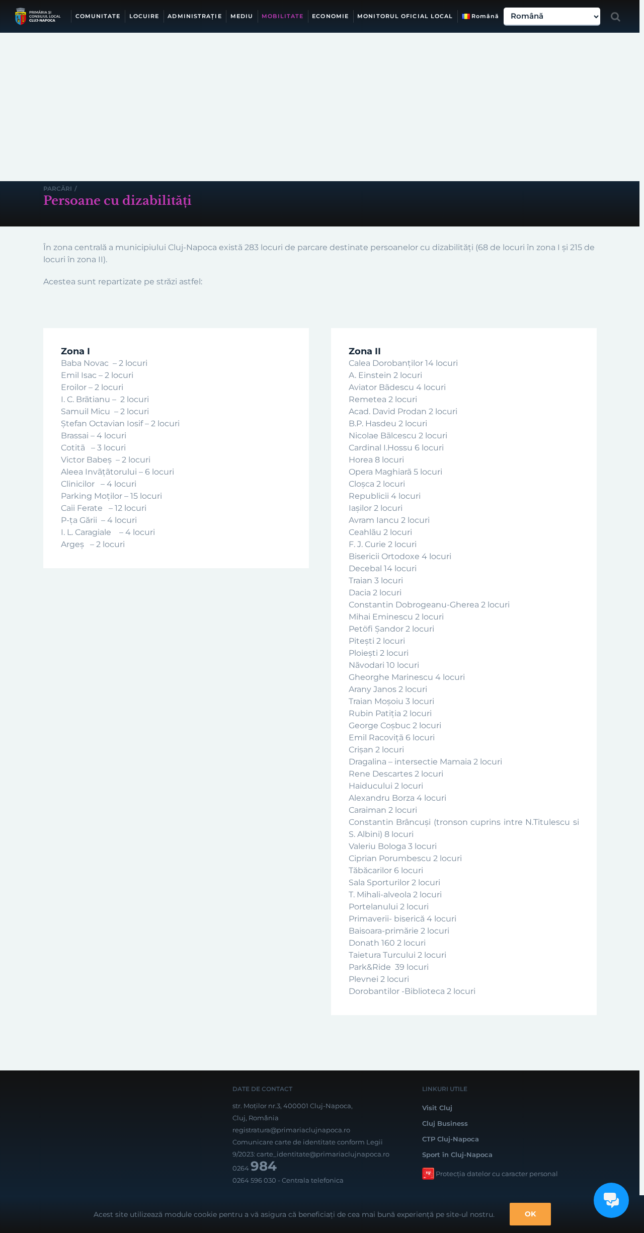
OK (530, 1213)
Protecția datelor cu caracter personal (497, 1174)
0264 (254, 1168)
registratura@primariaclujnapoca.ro (291, 1130)
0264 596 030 (254, 1180)
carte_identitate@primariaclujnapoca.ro (323, 1154)
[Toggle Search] (615, 17)
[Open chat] (611, 1200)
